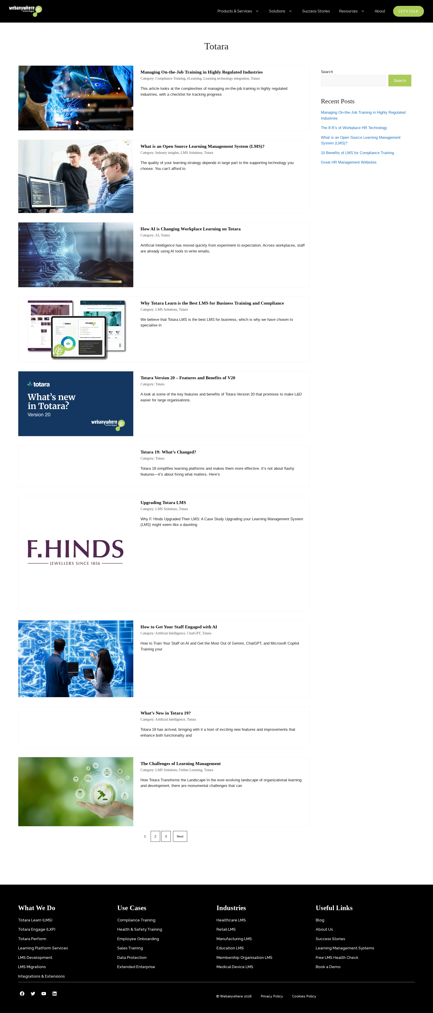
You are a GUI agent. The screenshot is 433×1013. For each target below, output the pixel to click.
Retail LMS (226, 929)
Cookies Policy (304, 996)
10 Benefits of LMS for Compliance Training (357, 153)
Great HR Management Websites (349, 162)
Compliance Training (136, 920)
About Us (324, 929)
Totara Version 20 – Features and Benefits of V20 (187, 377)
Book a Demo (328, 966)
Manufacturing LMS (234, 939)
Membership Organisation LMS (244, 957)
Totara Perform (32, 939)
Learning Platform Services (43, 948)
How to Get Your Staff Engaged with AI (178, 626)
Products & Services (234, 11)
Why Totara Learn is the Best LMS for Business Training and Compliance (212, 303)
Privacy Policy (272, 996)
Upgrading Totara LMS (163, 502)
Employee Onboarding (138, 939)
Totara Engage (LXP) (36, 929)
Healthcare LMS (231, 920)
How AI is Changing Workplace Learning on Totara (190, 228)
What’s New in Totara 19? (165, 712)
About (380, 11)
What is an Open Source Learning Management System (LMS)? (202, 146)
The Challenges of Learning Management (180, 763)
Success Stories (316, 11)
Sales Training (130, 948)
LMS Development (35, 957)
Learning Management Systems (345, 948)
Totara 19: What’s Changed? (168, 451)
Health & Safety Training (139, 929)
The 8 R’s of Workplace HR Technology (354, 128)
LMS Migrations (32, 966)
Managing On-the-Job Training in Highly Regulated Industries (201, 71)
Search (327, 72)
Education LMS (230, 948)
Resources (348, 11)
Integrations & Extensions (41, 976)
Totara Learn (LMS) (35, 920)
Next (180, 836)
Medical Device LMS (234, 966)
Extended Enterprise (136, 966)
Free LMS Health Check (337, 957)
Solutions (277, 11)
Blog (320, 920)
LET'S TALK (408, 11)
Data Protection (132, 957)
